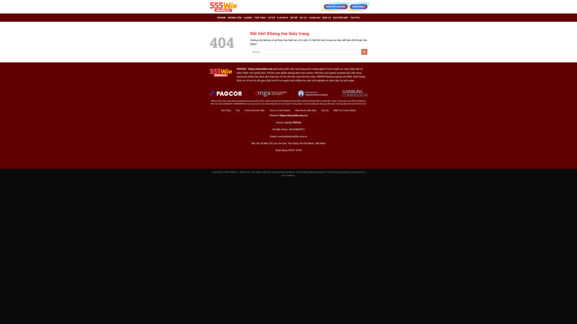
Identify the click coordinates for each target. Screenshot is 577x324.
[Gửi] (364, 52)
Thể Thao (260, 17)
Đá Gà (303, 17)
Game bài (314, 17)
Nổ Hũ (294, 17)
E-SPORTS (282, 17)
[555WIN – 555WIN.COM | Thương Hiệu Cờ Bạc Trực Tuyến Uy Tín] (225, 7)
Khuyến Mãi (340, 17)
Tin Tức (355, 17)
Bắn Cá (326, 17)
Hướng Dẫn (235, 17)
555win (221, 17)
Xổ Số (271, 17)
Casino (248, 17)
